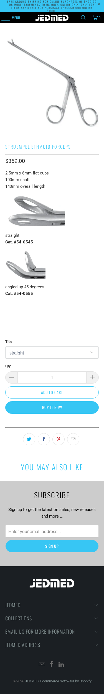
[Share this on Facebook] (44, 439)
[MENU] (2, 17)
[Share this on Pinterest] (58, 439)
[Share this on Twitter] (29, 439)
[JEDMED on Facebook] (52, 665)
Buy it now (52, 407)
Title (8, 342)
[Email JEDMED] (42, 665)
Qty (8, 366)
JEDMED (32, 681)
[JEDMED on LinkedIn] (61, 665)
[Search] (83, 17)
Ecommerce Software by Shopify (66, 681)
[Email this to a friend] (73, 439)
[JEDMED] (52, 17)
